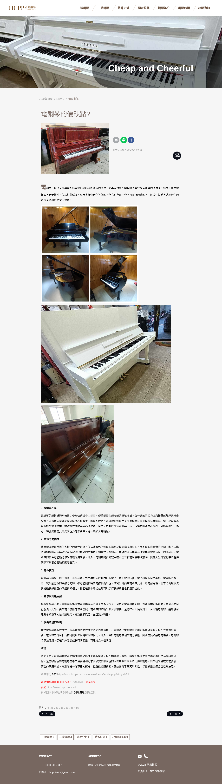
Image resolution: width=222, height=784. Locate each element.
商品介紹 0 (83, 737)
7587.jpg (74, 707)
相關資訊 (204, 8)
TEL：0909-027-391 (51, 765)
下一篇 (173, 714)
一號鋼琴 (83, 8)
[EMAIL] (140, 756)
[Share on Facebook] (131, 140)
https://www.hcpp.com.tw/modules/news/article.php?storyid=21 (93, 674)
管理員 (123, 149)
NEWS (60, 98)
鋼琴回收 (46, 692)
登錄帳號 (160, 771)
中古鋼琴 (90, 515)
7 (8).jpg (63, 707)
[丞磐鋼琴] (22, 8)
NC (152, 771)
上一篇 (48, 714)
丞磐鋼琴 (47, 98)
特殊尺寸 (123, 8)
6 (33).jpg (52, 707)
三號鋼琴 (103, 8)
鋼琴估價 (184, 8)
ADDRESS (94, 756)
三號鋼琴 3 (65, 737)
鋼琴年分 (164, 8)
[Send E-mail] (116, 140)
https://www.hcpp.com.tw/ (61, 687)
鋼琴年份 (46, 674)
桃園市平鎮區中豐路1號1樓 (104, 765)
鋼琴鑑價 (90, 692)
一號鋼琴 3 (48, 737)
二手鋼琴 (75, 578)
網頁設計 (143, 771)
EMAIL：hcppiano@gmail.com (57, 772)
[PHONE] (145, 756)
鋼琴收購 (57, 692)
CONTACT (45, 756)
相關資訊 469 (120, 737)
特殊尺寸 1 (101, 737)
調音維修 (144, 8)
